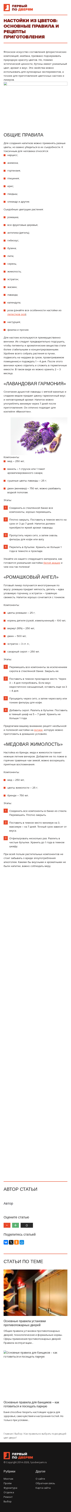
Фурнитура (10, 1487)
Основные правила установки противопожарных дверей (25, 1323)
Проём (8, 1483)
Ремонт (8, 1497)
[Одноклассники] (16, 1242)
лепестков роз (16, 314)
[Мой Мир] (22, 1242)
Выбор (8, 1501)
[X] (11, 1242)
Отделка (9, 1492)
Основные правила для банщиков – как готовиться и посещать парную (31, 1404)
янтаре (38, 730)
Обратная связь (45, 1483)
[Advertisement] (36, 1023)
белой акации (51, 562)
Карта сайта (43, 1487)
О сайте (40, 1478)
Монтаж (8, 1478)
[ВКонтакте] (6, 1242)
